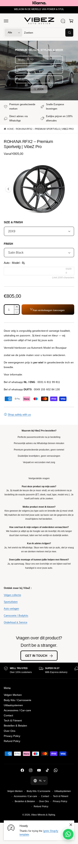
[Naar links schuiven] (8, 189)
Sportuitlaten (11, 601)
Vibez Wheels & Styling (43, 815)
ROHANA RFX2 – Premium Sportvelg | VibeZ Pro (45, 129)
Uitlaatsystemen (13, 705)
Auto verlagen (11, 608)
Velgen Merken (13, 694)
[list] (39, 670)
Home (10, 129)
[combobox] (48, 33)
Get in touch (36, 655)
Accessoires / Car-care (17, 710)
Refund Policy (12, 741)
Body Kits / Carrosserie (17, 700)
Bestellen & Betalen (15, 725)
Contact (8, 715)
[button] (6, 21)
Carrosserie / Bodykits (16, 615)
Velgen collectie (12, 595)
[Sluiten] (71, 825)
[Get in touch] (63, 21)
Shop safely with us (19, 414)
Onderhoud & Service (15, 622)
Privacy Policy (12, 735)
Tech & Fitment (13, 720)
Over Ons (9, 730)
